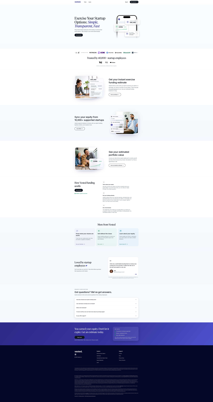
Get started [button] (78, 35)
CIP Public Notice (81, 396)
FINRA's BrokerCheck (99, 370)
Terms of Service (126, 375)
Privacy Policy (132, 375)
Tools (85, 2)
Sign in (126, 2)
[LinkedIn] (75, 355)
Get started (133, 2)
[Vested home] (78, 2)
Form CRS (76, 396)
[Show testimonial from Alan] (136, 274)
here (120, 370)
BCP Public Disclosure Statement (90, 396)
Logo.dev (86, 393)
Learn (90, 2)
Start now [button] (79, 337)
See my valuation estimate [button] (116, 165)
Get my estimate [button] (114, 94)
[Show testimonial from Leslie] (135, 274)
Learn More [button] (78, 128)
